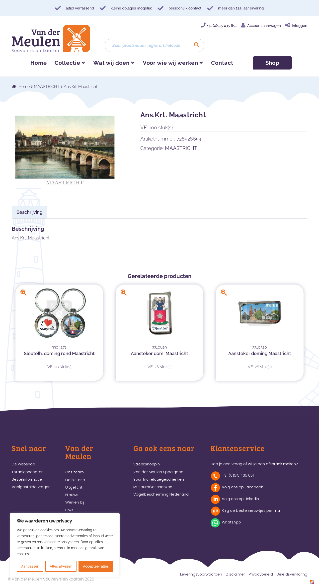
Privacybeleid (261, 574)
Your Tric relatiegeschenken (158, 479)
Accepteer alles (96, 566)
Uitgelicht (73, 487)
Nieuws (71, 494)
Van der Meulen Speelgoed (158, 471)
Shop (272, 63)
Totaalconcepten (28, 471)
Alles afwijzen (61, 566)
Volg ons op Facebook (242, 487)
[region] (65, 545)
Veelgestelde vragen (31, 486)
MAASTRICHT (47, 86)
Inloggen (299, 25)
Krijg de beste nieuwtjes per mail (251, 510)
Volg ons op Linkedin (240, 498)
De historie (75, 479)
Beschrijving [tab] (29, 212)
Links (69, 510)
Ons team (74, 472)
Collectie (67, 63)
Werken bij (74, 502)
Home (38, 63)
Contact (222, 63)
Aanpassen (30, 566)
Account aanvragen (264, 25)
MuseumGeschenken (152, 486)
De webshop (23, 464)
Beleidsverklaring (292, 574)
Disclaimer (235, 574)
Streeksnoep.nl (146, 464)
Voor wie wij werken (170, 63)
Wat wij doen (111, 63)
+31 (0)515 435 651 (222, 25)
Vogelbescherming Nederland (161, 494)
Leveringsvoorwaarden (201, 574)
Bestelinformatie (27, 479)
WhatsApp (231, 522)
